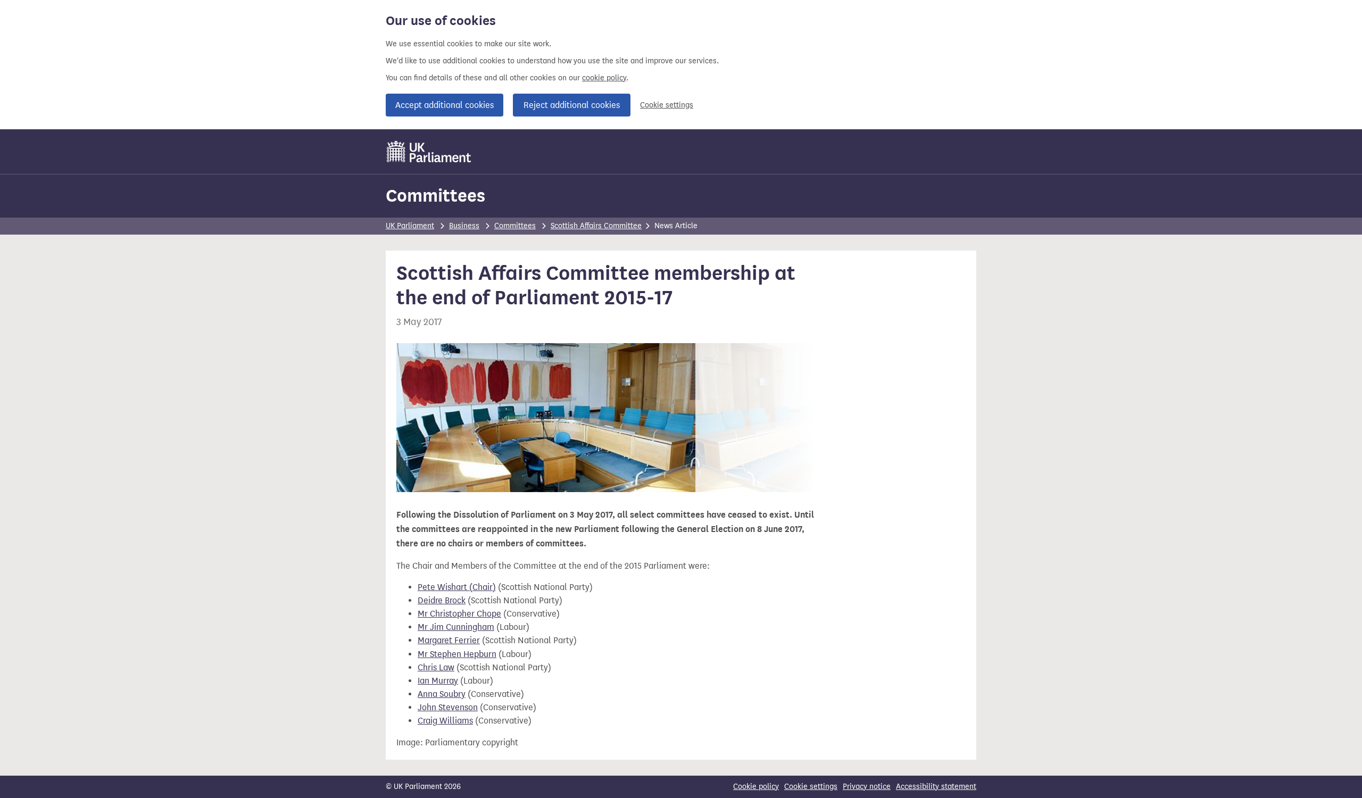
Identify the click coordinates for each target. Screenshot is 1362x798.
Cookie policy (756, 786)
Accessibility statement (936, 786)
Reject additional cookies (572, 105)
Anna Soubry (442, 694)
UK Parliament (410, 225)
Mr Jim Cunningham (456, 627)
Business (464, 225)
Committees (435, 195)
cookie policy (604, 77)
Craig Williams (445, 721)
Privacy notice (867, 786)
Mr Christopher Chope (459, 614)
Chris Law (436, 667)
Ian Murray (438, 681)
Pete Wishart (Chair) (457, 587)
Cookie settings (666, 105)
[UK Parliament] (429, 151)
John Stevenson (448, 707)
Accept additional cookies (444, 105)
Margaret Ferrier (449, 640)
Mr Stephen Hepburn (457, 654)
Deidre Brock (442, 600)
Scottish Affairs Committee (596, 225)
